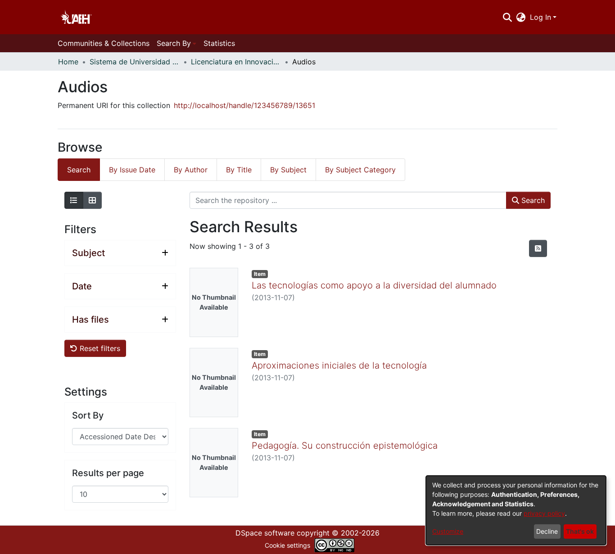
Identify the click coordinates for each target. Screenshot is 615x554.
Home (68, 61)
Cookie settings (287, 545)
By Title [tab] (239, 169)
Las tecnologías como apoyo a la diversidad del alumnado (374, 285)
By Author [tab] (191, 169)
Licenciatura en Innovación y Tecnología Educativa (236, 61)
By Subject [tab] (288, 169)
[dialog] (516, 510)
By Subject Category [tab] (360, 169)
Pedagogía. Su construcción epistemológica (345, 445)
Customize (447, 531)
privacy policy (544, 513)
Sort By (88, 415)
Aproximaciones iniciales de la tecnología (339, 365)
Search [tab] (78, 169)
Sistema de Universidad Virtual (135, 61)
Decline (547, 531)
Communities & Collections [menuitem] (103, 43)
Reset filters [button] (98, 348)
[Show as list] (73, 200)
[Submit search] (507, 17)
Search (532, 200)
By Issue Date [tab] (132, 169)
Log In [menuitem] (540, 17)
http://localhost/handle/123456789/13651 (244, 105)
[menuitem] (521, 17)
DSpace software (264, 532)
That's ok (580, 531)
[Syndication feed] (538, 248)
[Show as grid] (92, 200)
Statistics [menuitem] (219, 43)
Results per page (108, 473)
